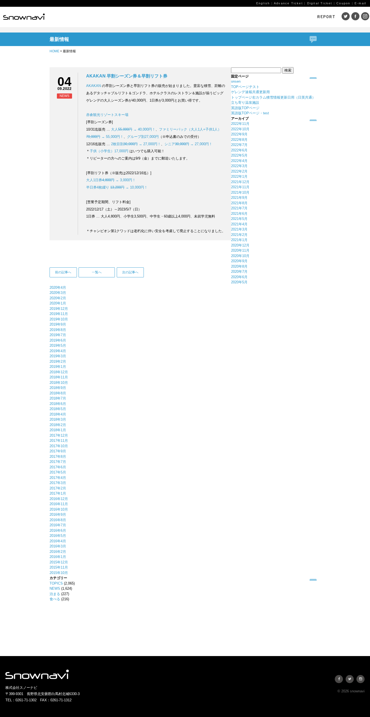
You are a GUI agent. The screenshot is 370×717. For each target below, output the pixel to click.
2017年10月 (59, 446)
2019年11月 (59, 314)
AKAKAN (93, 86)
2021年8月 (239, 203)
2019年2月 (58, 361)
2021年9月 (239, 198)
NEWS (55, 588)
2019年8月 (58, 330)
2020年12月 (240, 245)
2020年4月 (58, 287)
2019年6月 (58, 340)
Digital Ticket (319, 3)
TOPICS (56, 583)
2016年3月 (58, 546)
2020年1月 (58, 303)
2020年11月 (240, 250)
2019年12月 (59, 309)
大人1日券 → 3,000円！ (111, 180)
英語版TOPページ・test (250, 113)
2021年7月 (239, 208)
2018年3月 (58, 419)
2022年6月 (239, 150)
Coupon (343, 3)
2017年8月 (58, 457)
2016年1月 (58, 557)
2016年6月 (58, 530)
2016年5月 (58, 536)
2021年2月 (239, 235)
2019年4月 (58, 351)
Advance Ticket (288, 3)
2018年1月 (58, 430)
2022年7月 (239, 145)
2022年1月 (239, 176)
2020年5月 (239, 282)
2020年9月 (239, 261)
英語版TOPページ (245, 108)
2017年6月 (58, 467)
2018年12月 (59, 372)
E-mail (360, 3)
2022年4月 (239, 161)
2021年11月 (240, 187)
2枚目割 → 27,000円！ (136, 144)
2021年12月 (240, 182)
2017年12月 (59, 435)
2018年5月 (58, 409)
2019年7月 (58, 335)
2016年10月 (59, 509)
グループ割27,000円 (143, 137)
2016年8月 (58, 520)
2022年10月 (240, 129)
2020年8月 (239, 266)
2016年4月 (58, 541)
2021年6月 (239, 214)
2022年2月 (239, 171)
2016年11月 (59, 504)
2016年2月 (58, 552)
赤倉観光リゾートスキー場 (107, 115)
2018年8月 (58, 393)
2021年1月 (239, 240)
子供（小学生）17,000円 (109, 151)
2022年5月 (239, 155)
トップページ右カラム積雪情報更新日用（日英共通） (273, 97)
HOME (54, 51)
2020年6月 (239, 277)
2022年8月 (239, 140)
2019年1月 (58, 367)
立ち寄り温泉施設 (245, 102)
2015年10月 (59, 573)
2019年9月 (58, 324)
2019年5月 (58, 345)
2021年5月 (239, 219)
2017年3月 (58, 483)
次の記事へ (130, 272)
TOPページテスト (245, 87)
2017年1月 (58, 493)
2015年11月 (59, 567)
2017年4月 (58, 478)
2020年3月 (58, 293)
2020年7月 (239, 272)
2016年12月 (59, 499)
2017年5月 (58, 472)
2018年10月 (59, 383)
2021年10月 (240, 192)
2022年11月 (240, 124)
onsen (236, 81)
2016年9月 (58, 514)
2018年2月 (58, 425)
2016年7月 (58, 525)
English (263, 3)
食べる (55, 599)
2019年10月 (59, 319)
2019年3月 (58, 356)
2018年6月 (58, 404)
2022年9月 (239, 134)
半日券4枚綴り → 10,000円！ (117, 187)
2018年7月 (58, 398)
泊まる (55, 594)
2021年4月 (239, 224)
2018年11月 (59, 377)
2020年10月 (240, 256)
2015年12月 (59, 562)
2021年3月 (239, 229)
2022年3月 (239, 166)
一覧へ (97, 272)
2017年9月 (58, 451)
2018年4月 (58, 414)
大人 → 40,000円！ (133, 129)
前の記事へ (63, 272)
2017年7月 (58, 462)
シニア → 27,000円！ (188, 144)
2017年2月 (58, 488)
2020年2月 (58, 298)
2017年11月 (59, 441)
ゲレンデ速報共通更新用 (250, 92)
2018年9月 (58, 388)
